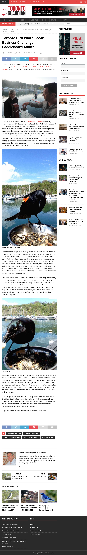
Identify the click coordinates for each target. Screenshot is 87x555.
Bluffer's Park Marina (12, 438)
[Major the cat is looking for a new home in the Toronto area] (63, 113)
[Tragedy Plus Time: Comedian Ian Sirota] (63, 151)
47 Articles (42, 453)
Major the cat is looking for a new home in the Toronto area (76, 113)
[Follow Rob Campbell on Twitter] (20, 467)
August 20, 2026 (74, 153)
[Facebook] (77, 2)
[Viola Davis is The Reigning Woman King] (63, 167)
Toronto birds (47, 438)
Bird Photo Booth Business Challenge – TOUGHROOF (29, 507)
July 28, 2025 (73, 184)
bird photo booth (14, 433)
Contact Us (23, 2)
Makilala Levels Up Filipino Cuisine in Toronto (75, 209)
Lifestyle (34, 20)
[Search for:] (74, 24)
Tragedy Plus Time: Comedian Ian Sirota (76, 150)
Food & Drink (21, 20)
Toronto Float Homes (35, 122)
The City (64, 20)
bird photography (31, 433)
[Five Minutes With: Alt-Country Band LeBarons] (63, 139)
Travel (53, 20)
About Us (4, 2)
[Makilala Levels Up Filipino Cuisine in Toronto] (63, 210)
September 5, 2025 (75, 213)
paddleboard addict (30, 438)
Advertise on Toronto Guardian (12, 527)
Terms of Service (7, 547)
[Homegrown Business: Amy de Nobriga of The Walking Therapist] (63, 178)
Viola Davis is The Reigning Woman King (76, 166)
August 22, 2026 (74, 118)
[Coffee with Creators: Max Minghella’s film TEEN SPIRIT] (63, 222)
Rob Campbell (20, 53)
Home (4, 20)
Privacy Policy (6, 534)
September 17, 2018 (75, 225)
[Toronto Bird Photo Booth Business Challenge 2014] (10, 496)
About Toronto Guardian (10, 524)
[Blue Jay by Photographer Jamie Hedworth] (48, 496)
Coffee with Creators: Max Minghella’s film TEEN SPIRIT (76, 221)
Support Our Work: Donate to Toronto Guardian (14, 542)
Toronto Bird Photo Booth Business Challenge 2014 (10, 507)
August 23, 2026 (74, 104)
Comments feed (35, 531)
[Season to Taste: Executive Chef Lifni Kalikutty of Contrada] (63, 101)
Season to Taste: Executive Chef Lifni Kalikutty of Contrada (76, 100)
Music (44, 20)
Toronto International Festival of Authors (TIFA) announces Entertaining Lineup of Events (76, 194)
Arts (10, 20)
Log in (32, 524)
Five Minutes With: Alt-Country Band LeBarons (75, 139)
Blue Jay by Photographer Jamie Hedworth (46, 507)
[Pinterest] (85, 2)
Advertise (14, 2)
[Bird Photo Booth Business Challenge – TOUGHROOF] (29, 496)
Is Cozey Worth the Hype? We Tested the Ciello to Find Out (76, 126)
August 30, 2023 (74, 201)
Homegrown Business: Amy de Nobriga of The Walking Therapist (77, 178)
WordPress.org (35, 534)
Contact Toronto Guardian (10, 531)
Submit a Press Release (37, 2)
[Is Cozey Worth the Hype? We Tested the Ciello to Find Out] (63, 127)
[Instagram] (81, 2)
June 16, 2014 (9, 53)
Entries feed (34, 527)
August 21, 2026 (74, 131)
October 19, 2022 (75, 169)
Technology (38, 53)
